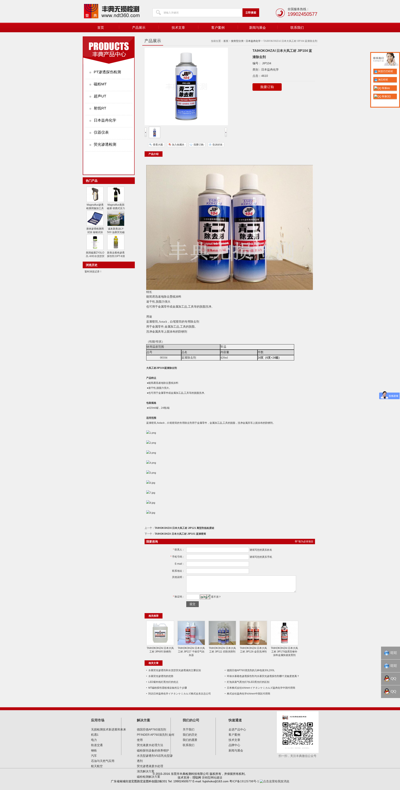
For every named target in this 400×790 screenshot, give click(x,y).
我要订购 (199, 144)
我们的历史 (190, 734)
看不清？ (216, 596)
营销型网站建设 (212, 777)
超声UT (100, 96)
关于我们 (188, 729)
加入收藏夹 (178, 144)
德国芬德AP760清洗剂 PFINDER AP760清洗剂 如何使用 (155, 735)
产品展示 (138, 27)
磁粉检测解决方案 (148, 776)
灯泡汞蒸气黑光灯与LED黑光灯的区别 (248, 682)
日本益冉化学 (105, 120)
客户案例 (218, 27)
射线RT (100, 108)
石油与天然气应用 (102, 761)
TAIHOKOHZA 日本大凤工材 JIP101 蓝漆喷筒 (180, 533)
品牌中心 (234, 745)
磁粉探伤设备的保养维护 (153, 750)
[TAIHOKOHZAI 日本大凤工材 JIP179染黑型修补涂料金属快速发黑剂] (284, 644)
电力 (94, 740)
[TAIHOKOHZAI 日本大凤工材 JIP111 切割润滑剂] (222, 644)
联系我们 (297, 27)
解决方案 (143, 720)
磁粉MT (100, 84)
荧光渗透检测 (105, 144)
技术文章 (178, 27)
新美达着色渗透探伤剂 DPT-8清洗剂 (116, 256)
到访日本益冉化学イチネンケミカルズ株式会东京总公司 (179, 693)
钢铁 (94, 750)
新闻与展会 (257, 27)
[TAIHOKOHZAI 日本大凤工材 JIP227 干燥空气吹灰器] (191, 644)
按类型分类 (237, 41)
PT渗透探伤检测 (107, 72)
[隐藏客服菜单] (385, 60)
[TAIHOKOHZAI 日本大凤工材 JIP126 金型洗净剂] (253, 644)
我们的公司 (191, 720)
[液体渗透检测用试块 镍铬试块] (95, 225)
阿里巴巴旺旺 (385, 71)
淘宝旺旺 (383, 79)
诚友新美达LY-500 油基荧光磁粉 (116, 232)
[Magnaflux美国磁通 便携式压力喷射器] (115, 201)
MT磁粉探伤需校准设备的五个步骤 (167, 687)
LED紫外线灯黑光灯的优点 (163, 682)
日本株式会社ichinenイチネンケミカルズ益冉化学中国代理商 (261, 687)
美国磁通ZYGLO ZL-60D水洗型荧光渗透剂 (95, 256)
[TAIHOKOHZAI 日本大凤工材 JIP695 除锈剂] (160, 644)
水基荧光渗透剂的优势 (160, 676)
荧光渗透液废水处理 (150, 766)
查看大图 (158, 144)
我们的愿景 (190, 740)
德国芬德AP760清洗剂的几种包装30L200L (251, 670)
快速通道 (235, 720)
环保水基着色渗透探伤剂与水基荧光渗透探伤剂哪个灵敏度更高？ (263, 676)
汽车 (94, 755)
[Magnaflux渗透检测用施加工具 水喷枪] (95, 201)
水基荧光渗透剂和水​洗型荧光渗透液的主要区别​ (174, 670)
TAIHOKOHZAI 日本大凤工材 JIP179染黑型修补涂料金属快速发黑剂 (284, 652)
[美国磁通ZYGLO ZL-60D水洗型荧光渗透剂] (95, 249)
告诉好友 (217, 144)
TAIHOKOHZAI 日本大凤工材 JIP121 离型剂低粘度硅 (184, 528)
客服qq (385, 88)
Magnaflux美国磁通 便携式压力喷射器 (116, 208)
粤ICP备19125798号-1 (244, 781)
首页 (100, 27)
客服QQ (386, 96)
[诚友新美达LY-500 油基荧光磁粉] (115, 225)
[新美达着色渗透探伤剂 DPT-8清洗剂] (115, 249)
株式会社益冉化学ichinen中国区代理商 (248, 693)
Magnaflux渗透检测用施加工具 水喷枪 (95, 208)
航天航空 (97, 766)
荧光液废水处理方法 (150, 745)
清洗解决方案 (145, 771)
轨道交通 (97, 745)
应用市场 (97, 720)
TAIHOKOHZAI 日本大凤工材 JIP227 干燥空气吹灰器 (191, 652)
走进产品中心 (237, 729)
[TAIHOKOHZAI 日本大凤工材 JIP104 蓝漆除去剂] (154, 137)
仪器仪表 (101, 132)
